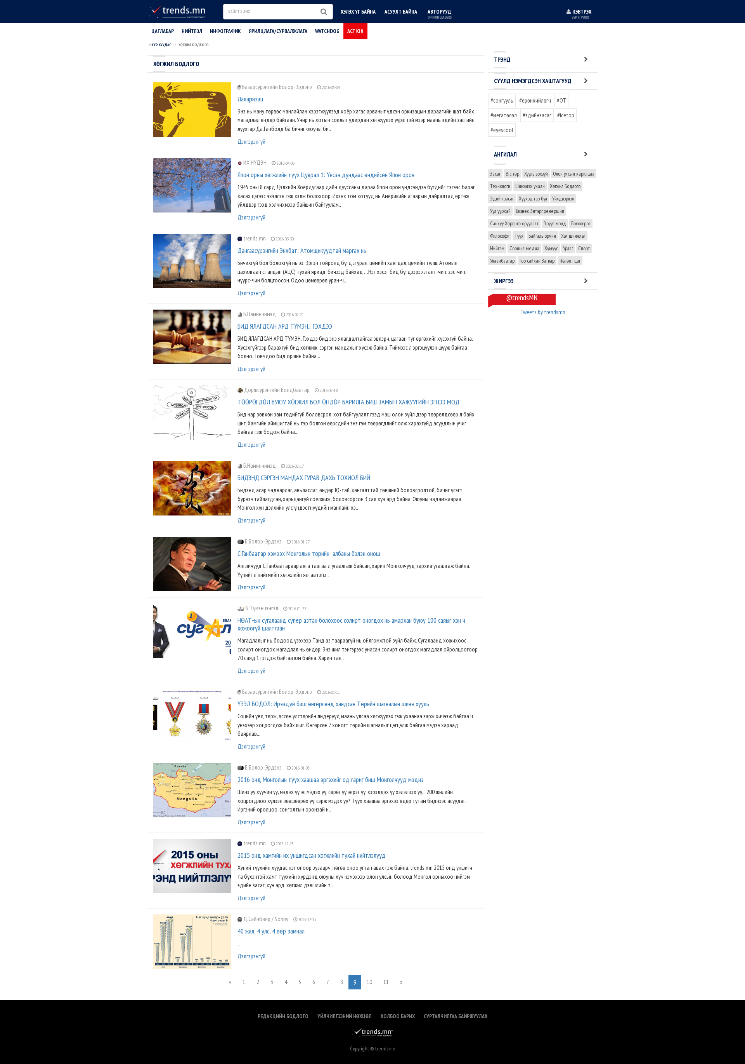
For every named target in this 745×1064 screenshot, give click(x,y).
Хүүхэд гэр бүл (533, 198)
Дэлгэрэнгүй (251, 141)
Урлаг (568, 248)
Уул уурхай (500, 210)
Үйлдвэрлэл (563, 198)
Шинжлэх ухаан (530, 186)
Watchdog (327, 31)
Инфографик (225, 31)
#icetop (565, 115)
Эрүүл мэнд (555, 223)
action (355, 31)
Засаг (495, 173)
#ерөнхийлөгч (535, 100)
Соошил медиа (524, 248)
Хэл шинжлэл (573, 235)
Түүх (519, 235)
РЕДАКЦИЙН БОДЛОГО (283, 1016)
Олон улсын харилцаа (573, 173)
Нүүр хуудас (160, 44)
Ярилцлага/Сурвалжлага (278, 31)
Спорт (584, 248)
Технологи (500, 186)
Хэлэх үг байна (358, 11)
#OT (561, 100)
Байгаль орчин (542, 235)
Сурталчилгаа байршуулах (455, 1016)
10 (369, 982)
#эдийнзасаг (537, 115)
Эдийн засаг (502, 198)
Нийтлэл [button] (192, 31)
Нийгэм (497, 248)
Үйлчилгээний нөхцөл (344, 1016)
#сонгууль (501, 100)
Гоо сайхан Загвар (537, 260)
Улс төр (512, 173)
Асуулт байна (401, 11)
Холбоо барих (398, 1016)
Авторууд (440, 13)
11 (386, 982)
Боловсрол (581, 223)
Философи (499, 235)
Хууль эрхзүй (536, 173)
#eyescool (501, 130)
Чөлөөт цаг (570, 260)
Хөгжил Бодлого (565, 186)
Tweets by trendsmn (542, 312)
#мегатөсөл (503, 115)
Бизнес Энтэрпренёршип (540, 210)
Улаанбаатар (502, 260)
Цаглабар (162, 31)
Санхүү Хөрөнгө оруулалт (514, 223)
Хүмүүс (551, 248)
